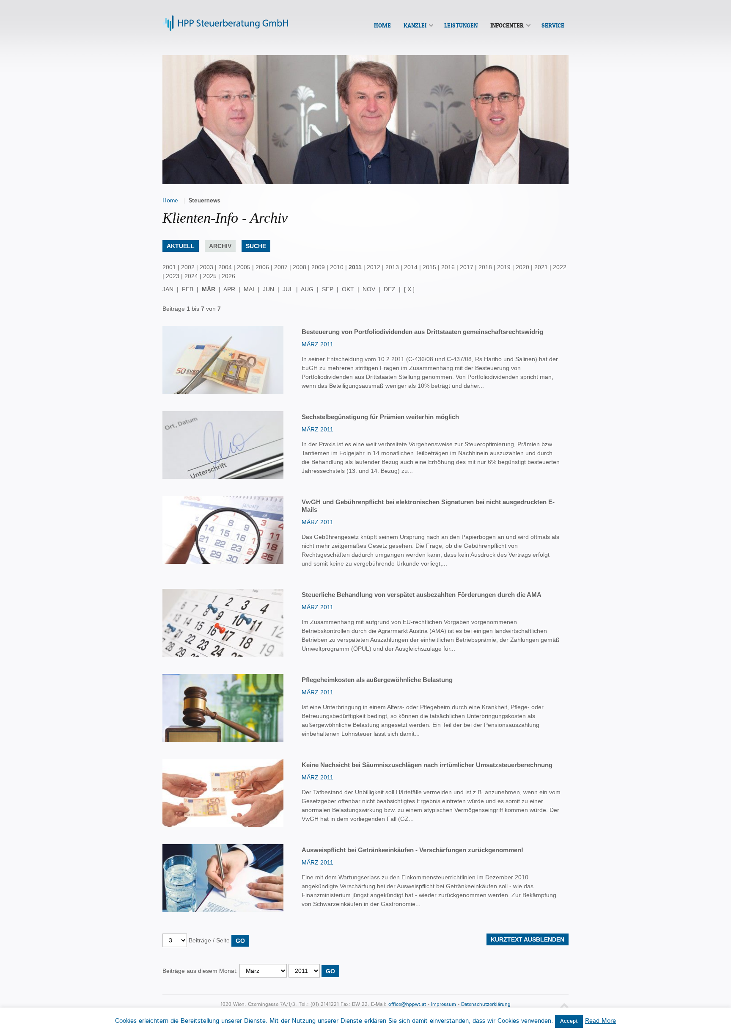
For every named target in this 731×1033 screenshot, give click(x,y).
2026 (228, 276)
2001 (169, 267)
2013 (392, 267)
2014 (411, 267)
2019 (504, 267)
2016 (448, 267)
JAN (167, 289)
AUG (307, 289)
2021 (541, 267)
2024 (191, 276)
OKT (348, 289)
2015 (429, 267)
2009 (318, 267)
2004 (225, 267)
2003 (206, 267)
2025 (210, 276)
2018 (485, 267)
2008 (299, 267)
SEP (327, 289)
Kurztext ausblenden (527, 939)
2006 (262, 267)
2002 (188, 267)
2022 (559, 267)
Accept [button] (569, 1021)
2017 (466, 267)
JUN (268, 289)
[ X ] (409, 289)
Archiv (220, 246)
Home (170, 200)
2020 (522, 267)
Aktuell (181, 246)
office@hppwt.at (407, 1004)
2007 (281, 267)
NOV (369, 289)
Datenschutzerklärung (486, 1004)
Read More (600, 1020)
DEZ (390, 289)
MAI (249, 289)
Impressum (443, 1004)
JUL (288, 289)
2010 (337, 267)
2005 (243, 267)
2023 (172, 276)
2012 (373, 267)
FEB (187, 289)
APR (229, 289)
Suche (256, 246)
